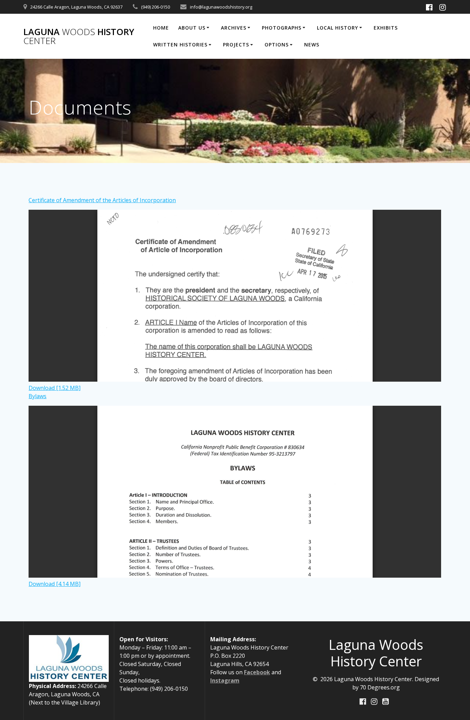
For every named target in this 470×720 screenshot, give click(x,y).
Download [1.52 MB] (55, 388)
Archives (233, 27)
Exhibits (386, 27)
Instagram (224, 680)
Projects (236, 44)
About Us (191, 27)
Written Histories (180, 44)
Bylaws (37, 396)
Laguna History (78, 36)
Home (161, 27)
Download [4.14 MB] (55, 584)
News (311, 44)
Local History (337, 27)
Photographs (281, 27)
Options (277, 44)
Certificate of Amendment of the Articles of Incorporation (102, 200)
